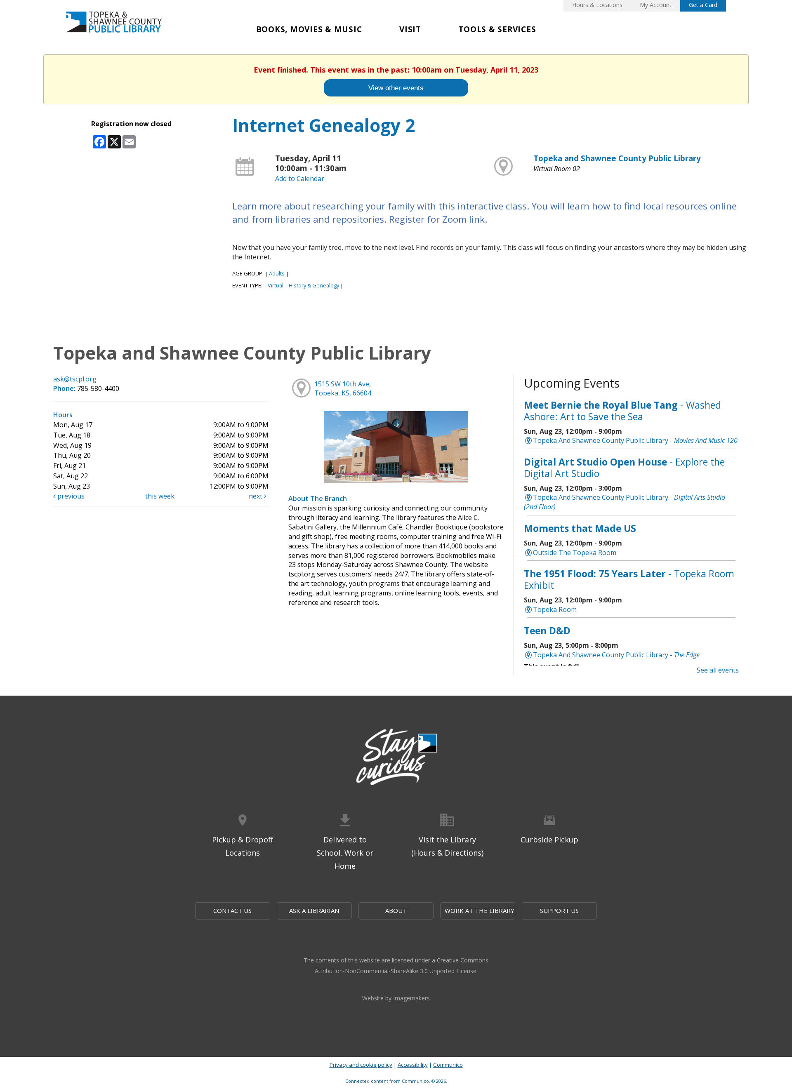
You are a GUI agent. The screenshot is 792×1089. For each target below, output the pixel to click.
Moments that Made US (580, 528)
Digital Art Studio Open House (624, 467)
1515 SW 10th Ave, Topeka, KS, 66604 (342, 388)
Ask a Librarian (314, 910)
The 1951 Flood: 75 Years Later (629, 579)
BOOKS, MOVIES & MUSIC (309, 29)
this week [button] (159, 496)
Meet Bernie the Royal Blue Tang (622, 410)
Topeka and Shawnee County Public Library (617, 158)
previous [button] (70, 496)
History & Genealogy (314, 285)
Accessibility (413, 1064)
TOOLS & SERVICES (497, 29)
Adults (277, 273)
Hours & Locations (597, 5)
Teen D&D (547, 630)
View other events (396, 88)
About (396, 910)
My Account (656, 5)
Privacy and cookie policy (361, 1064)
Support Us (559, 910)
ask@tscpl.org (75, 378)
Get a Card (703, 5)
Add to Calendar (299, 178)
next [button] (256, 496)
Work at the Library (479, 910)
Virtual (275, 285)
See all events (718, 670)
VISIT (410, 29)
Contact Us (232, 910)
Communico (448, 1064)
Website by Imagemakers (396, 998)
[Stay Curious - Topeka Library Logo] (396, 757)
